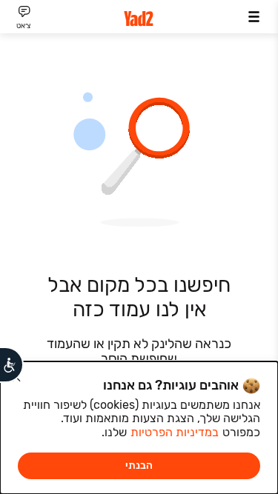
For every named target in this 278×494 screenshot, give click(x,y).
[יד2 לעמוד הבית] (139, 19)
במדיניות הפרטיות (174, 432)
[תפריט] (254, 16)
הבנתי (139, 465)
